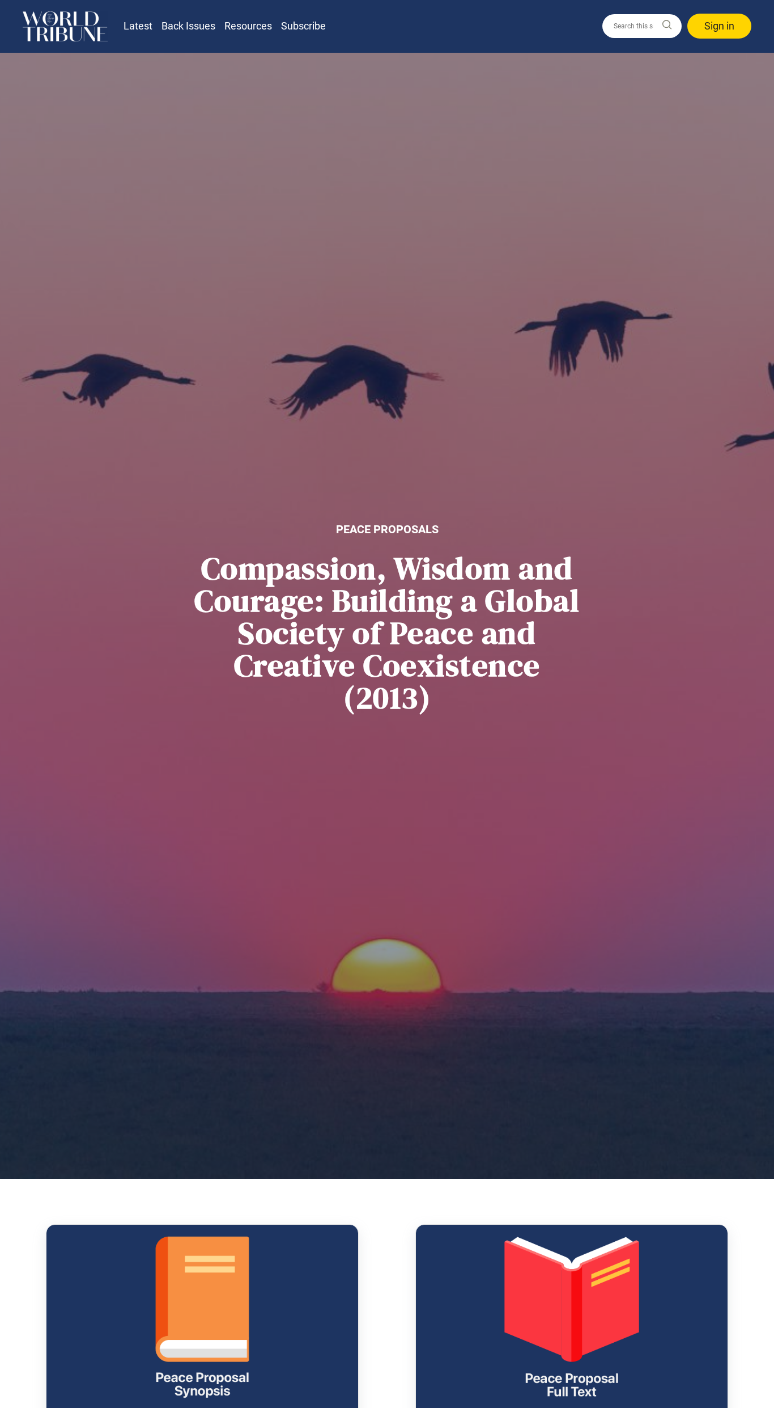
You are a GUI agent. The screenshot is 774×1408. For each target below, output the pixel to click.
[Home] (65, 26)
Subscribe (303, 26)
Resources (248, 26)
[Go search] (666, 25)
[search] (642, 26)
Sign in (719, 26)
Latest (138, 26)
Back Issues (188, 26)
